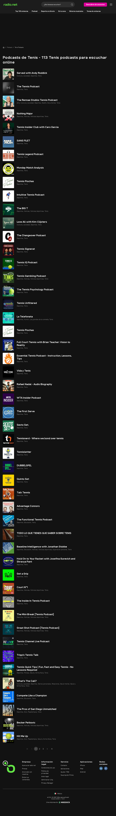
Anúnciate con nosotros (27, 773)
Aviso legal (45, 776)
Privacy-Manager (47, 783)
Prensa (24, 769)
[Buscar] (72, 4)
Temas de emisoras (94, 11)
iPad (81, 769)
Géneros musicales (76, 11)
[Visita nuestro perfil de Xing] (106, 768)
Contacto (64, 765)
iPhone (82, 765)
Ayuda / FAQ (65, 772)
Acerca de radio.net (29, 765)
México (59, 793)
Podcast (34, 11)
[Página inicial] (4, 47)
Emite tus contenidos (26, 778)
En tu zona (62, 11)
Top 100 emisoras (21, 11)
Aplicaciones (65, 769)
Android (83, 772)
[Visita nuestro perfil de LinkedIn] (101, 768)
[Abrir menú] (111, 4)
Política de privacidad (45, 772)
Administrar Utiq (47, 780)
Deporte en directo (48, 11)
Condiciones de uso (48, 768)
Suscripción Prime (67, 775)
